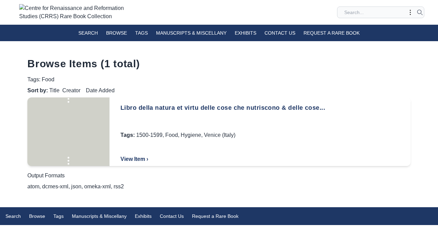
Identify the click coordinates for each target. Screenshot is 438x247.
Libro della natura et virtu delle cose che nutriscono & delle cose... (222, 107)
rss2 (119, 186)
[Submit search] (420, 12)
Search (88, 33)
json (76, 186)
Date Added (100, 90)
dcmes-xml (55, 186)
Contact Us (280, 33)
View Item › (134, 159)
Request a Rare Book (332, 33)
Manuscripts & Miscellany (191, 33)
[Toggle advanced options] (410, 12)
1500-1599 (149, 135)
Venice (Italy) (219, 135)
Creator (71, 90)
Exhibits (245, 33)
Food (171, 135)
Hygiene (191, 135)
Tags (141, 33)
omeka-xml (97, 186)
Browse (116, 33)
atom (33, 186)
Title (54, 90)
